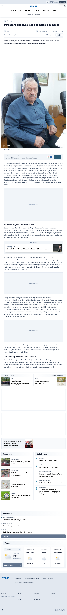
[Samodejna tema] (47, 2)
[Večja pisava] (62, 35)
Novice (12, 378)
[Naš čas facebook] (2, 610)
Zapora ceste (14, 481)
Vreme (7, 543)
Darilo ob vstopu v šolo (44, 480)
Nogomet (13, 493)
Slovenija (16, 246)
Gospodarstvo (42, 487)
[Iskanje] (65, 6)
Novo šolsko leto (15, 459)
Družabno (41, 458)
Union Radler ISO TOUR (45, 471)
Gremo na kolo (14, 470)
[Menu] (2, 6)
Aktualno (6, 513)
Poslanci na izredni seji (45, 465)
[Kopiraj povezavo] (15, 35)
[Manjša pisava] (56, 35)
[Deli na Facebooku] (11, 35)
